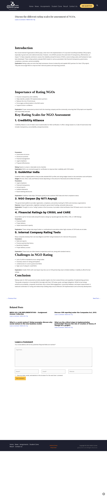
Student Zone (57, 6)
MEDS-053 (29, 20)
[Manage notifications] (103, 494)
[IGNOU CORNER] (13, 5)
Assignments (45, 6)
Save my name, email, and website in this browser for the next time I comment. (40, 375)
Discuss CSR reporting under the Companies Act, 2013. (76, 312)
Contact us (73, 6)
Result (65, 6)
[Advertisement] (53, 34)
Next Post (96, 298)
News (37, 6)
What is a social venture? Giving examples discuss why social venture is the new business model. (31, 323)
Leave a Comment (20, 20)
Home (31, 6)
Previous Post (11, 298)
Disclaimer (52, 445)
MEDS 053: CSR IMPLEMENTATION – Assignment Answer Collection (28, 313)
